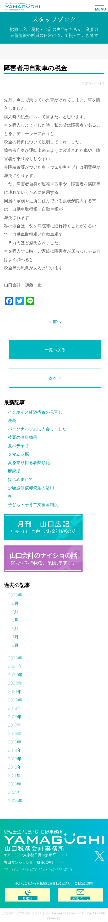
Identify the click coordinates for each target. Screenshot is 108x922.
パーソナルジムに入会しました (37, 428)
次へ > (55, 378)
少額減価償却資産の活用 (31, 487)
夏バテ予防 (18, 445)
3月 (15, 645)
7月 (15, 611)
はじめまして (20, 479)
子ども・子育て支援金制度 (33, 504)
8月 (15, 603)
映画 (12, 420)
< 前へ (55, 321)
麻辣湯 (14, 470)
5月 (15, 628)
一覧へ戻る (55, 349)
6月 (15, 620)
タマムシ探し (20, 454)
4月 (15, 636)
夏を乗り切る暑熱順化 (29, 462)
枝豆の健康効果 (22, 437)
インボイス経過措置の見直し (35, 412)
